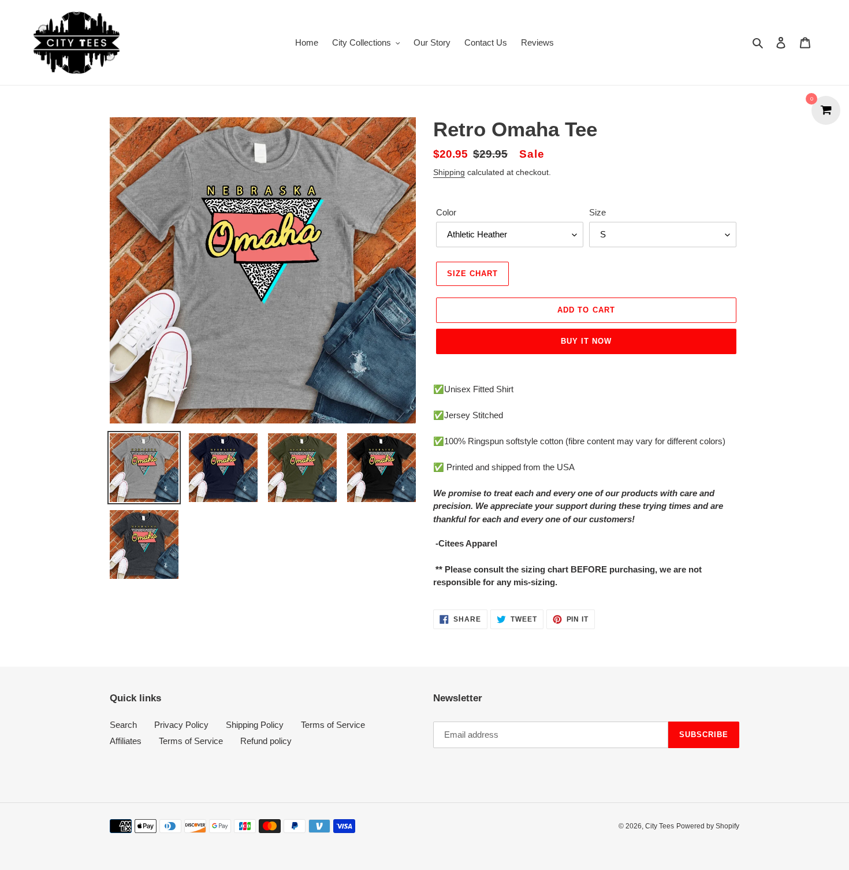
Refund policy (266, 741)
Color (446, 212)
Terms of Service (333, 725)
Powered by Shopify (707, 826)
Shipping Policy (255, 725)
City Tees (659, 826)
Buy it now (586, 341)
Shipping (449, 172)
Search (123, 725)
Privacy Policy (181, 725)
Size (597, 212)
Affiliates (126, 741)
